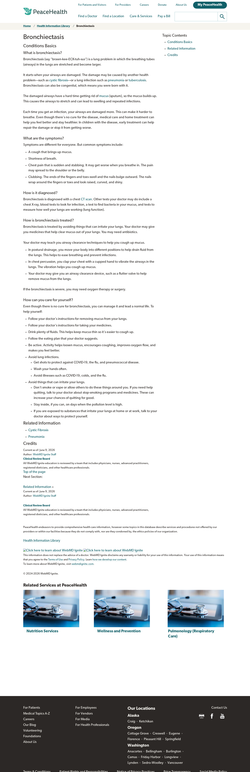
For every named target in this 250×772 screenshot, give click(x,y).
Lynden (133, 763)
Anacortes (135, 751)
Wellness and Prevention (119, 631)
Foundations (32, 736)
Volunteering (32, 730)
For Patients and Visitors (92, 5)
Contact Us (219, 708)
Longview (171, 757)
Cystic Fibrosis (38, 430)
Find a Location (113, 16)
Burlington (173, 751)
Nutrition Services (42, 631)
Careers (144, 5)
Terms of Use (55, 559)
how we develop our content (109, 559)
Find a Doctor (87, 16)
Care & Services (141, 16)
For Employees (85, 708)
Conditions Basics (179, 42)
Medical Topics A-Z (36, 713)
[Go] (222, 16)
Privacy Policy (76, 559)
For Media (82, 719)
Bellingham (154, 751)
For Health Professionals (92, 725)
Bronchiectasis (85, 26)
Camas (132, 757)
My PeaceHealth (210, 5)
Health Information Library (53, 26)
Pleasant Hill (152, 739)
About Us (181, 5)
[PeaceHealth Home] (45, 11)
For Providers (123, 5)
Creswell (159, 733)
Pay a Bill (164, 16)
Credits (172, 55)
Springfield (173, 739)
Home (27, 26)
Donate (162, 5)
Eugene (174, 733)
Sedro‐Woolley (152, 763)
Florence (134, 739)
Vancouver (175, 763)
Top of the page (34, 472)
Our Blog (29, 725)
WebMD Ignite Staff (44, 496)
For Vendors (84, 713)
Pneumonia (36, 437)
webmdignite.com (83, 564)
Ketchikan (146, 721)
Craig (131, 721)
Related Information (37, 487)
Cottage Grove (138, 733)
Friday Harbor (151, 757)
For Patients (31, 708)
